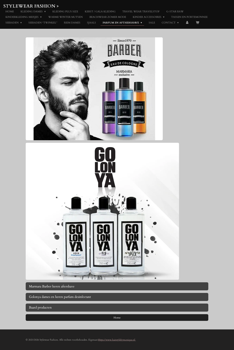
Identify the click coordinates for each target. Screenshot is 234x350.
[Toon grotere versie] (94, 88)
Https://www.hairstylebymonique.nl (117, 339)
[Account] (187, 23)
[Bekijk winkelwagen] (197, 23)
